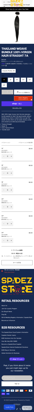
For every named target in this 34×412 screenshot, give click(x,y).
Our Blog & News (7, 311)
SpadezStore (13, 400)
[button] (23, 98)
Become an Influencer (8, 320)
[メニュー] (2, 3)
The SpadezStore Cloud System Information (15, 332)
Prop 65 (4, 314)
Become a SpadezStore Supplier (11, 344)
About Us (4, 305)
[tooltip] (31, 99)
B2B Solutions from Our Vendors (11, 338)
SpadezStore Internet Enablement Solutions (15, 347)
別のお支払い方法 (17, 108)
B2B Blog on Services (8, 350)
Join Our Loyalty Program (9, 308)
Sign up (17, 384)
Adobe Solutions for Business (10, 353)
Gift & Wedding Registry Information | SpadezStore (17, 317)
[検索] (6, 4)
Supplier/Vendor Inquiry (9, 335)
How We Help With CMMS (9, 341)
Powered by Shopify (24, 400)
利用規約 (17, 404)
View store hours (9, 272)
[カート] (32, 4)
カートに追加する (24, 92)
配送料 (18, 256)
